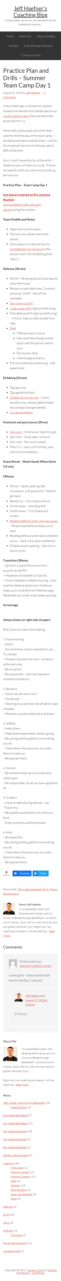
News (6, 1222)
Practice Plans (19, 1107)
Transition (17, 1235)
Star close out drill (21, 303)
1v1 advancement (21, 412)
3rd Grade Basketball (15, 1115)
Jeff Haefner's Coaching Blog (30, 11)
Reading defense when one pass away (34, 521)
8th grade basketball (15, 1147)
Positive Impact (20, 1172)
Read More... (22, 1084)
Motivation (17, 1167)
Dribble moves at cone (24, 397)
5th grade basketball (30, 889)
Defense (8, 1206)
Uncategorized (11, 1251)
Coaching (8, 1163)
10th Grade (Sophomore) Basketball (24, 1103)
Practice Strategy (20, 1176)
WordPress (38, 1273)
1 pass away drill (20, 308)
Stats (14, 1181)
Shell (13, 328)
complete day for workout (26, 249)
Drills (46, 889)
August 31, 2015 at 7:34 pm (36, 966)
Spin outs (16, 432)
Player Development (15, 1243)
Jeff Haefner (32, 995)
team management (21, 1194)
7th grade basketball (15, 1139)
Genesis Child (35, 1270)
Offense (7, 1230)
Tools (14, 1198)
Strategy (16, 1185)
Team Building (19, 1189)
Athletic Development (16, 1155)
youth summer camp (16, 116)
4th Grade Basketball (15, 1123)
